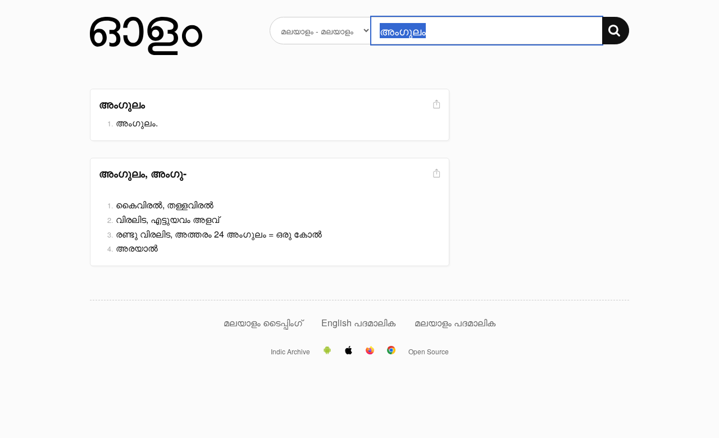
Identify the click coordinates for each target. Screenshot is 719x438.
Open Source (428, 351)
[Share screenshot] (435, 104)
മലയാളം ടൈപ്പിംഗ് (263, 322)
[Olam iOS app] (348, 351)
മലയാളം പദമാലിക (455, 322)
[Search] (615, 30)
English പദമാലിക (359, 322)
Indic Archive (290, 351)
